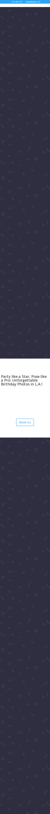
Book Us (25, 422)
